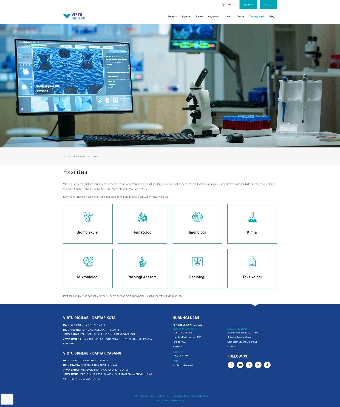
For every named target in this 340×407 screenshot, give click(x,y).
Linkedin (258, 365)
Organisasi (213, 16)
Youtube (240, 365)
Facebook (231, 365)
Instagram (249, 365)
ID (74, 156)
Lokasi (228, 16)
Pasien (199, 16)
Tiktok (267, 365)
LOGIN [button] (247, 4)
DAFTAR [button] (268, 4)
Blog (271, 16)
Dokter (240, 16)
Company (82, 156)
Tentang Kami (256, 16)
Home (66, 156)
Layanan (186, 16)
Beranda (172, 16)
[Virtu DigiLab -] (74, 16)
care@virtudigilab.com (183, 364)
